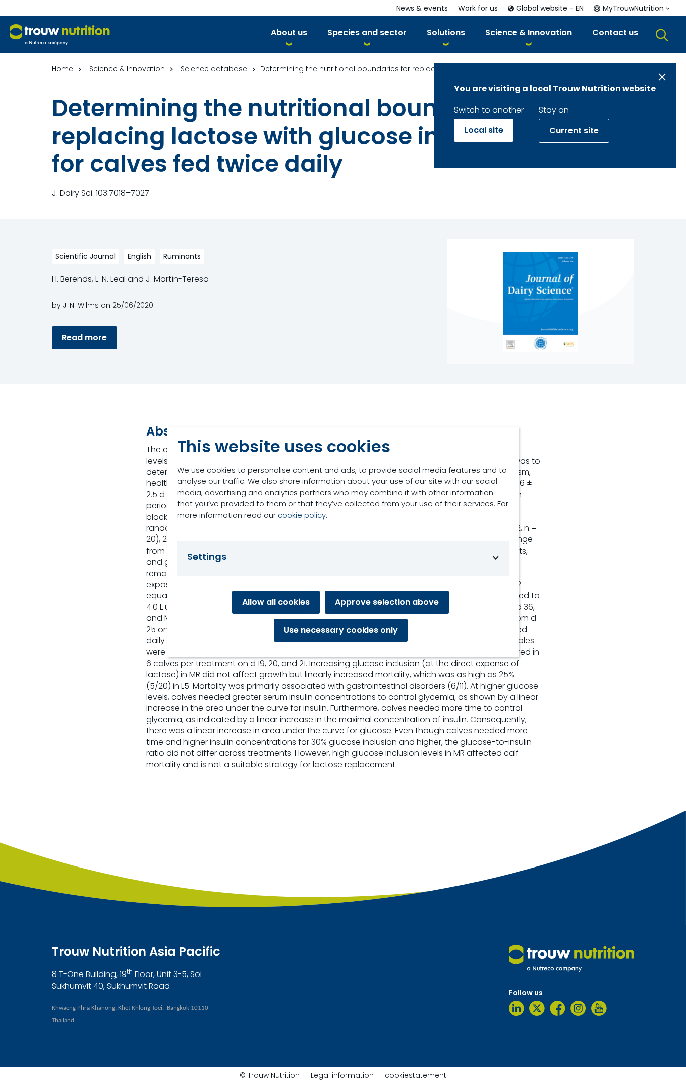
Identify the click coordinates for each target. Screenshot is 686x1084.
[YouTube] (599, 1008)
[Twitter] (537, 1008)
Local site (483, 130)
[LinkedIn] (516, 1008)
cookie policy (302, 515)
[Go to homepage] (60, 35)
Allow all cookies (276, 602)
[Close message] (662, 77)
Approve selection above (387, 602)
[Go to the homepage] (571, 958)
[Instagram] (578, 1008)
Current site (574, 130)
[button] (289, 34)
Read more (84, 337)
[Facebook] (557, 1008)
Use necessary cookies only (341, 630)
